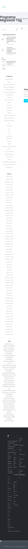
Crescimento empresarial (9, 365)
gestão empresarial (9, 380)
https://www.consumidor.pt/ (14, 531)
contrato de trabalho (9, 361)
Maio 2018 (9, 326)
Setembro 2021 (9, 259)
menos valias (12, 392)
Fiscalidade (9, 107)
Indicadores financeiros (9, 384)
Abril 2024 (9, 202)
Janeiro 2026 (9, 179)
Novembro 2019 (9, 301)
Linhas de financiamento (8, 390)
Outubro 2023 (9, 213)
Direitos (6, 369)
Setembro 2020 (9, 282)
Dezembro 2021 (9, 254)
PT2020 (9, 149)
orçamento (9, 396)
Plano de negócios (9, 404)
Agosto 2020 (9, 285)
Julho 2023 (9, 218)
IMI (9, 123)
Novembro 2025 (9, 182)
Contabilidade (9, 95)
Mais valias (5, 392)
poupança (6, 405)
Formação (9, 110)
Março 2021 (9, 272)
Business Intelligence (9, 87)
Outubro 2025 (9, 184)
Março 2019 (9, 311)
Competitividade (9, 89)
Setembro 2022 (9, 244)
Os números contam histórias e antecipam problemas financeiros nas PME (11, 50)
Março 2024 (9, 205)
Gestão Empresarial (9, 118)
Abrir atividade (9, 79)
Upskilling (9, 418)
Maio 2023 (9, 223)
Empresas (8, 371)
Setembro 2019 (9, 303)
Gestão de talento (9, 376)
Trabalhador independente (9, 162)
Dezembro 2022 (9, 236)
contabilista (9, 359)
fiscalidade (5, 374)
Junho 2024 (9, 197)
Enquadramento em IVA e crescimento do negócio (11, 63)
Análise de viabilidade (9, 345)
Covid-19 (9, 97)
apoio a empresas (9, 347)
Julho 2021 (9, 262)
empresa (11, 369)
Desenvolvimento (9, 100)
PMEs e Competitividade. (9, 146)
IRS (9, 131)
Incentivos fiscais (8, 382)
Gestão (9, 113)
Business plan (8, 353)
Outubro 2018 (9, 319)
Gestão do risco (9, 378)
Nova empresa (9, 394)
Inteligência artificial (8, 386)
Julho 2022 (9, 246)
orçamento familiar (9, 398)
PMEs (9, 144)
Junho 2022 (9, 249)
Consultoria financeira (9, 355)
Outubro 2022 (9, 241)
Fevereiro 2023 (9, 231)
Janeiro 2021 (9, 275)
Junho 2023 (9, 220)
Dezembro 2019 (9, 298)
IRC (9, 128)
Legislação (9, 136)
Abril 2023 (9, 226)
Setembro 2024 (9, 195)
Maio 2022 (9, 251)
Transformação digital (9, 164)
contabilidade (9, 357)
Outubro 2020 (9, 280)
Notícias (9, 141)
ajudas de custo (9, 344)
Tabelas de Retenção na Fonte (9, 410)
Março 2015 (9, 332)
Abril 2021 (9, 270)
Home (3, 18)
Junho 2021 (9, 264)
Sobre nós (20, 439)
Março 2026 (9, 177)
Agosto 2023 (9, 215)
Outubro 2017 (9, 329)
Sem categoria (9, 151)
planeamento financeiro (8, 402)
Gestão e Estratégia (9, 115)
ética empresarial (9, 420)
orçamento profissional (9, 400)
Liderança (9, 138)
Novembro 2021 (9, 257)
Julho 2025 (9, 187)
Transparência (9, 167)
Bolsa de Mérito (9, 351)
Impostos (9, 126)
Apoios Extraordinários (9, 84)
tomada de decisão (9, 415)
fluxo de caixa (12, 374)
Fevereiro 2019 (9, 313)
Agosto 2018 (9, 324)
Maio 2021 (9, 267)
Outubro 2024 (9, 192)
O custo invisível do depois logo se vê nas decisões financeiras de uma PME (11, 39)
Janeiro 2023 (9, 233)
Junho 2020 (9, 290)
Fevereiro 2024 (9, 208)
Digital (9, 102)
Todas (9, 159)
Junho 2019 (9, 306)
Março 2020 (9, 295)
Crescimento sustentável (9, 367)
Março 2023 (9, 228)
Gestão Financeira (9, 120)
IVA (9, 133)
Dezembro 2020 (9, 277)
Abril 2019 (9, 308)
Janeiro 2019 (9, 316)
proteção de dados (9, 407)
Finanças (9, 105)
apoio (9, 82)
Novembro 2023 (9, 210)
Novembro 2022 (9, 239)
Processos (12, 405)
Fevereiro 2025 (9, 190)
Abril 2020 (9, 293)
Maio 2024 (9, 200)
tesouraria (9, 413)
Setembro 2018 (9, 321)
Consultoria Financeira (9, 92)
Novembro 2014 (9, 334)
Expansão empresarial (9, 373)
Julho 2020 (9, 288)
